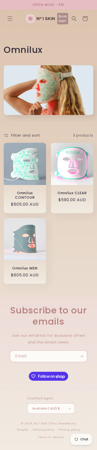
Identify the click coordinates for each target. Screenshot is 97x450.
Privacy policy (69, 430)
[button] (9, 18)
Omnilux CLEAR (72, 193)
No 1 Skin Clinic (45, 423)
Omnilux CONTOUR (25, 195)
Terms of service (51, 437)
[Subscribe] (81, 356)
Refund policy (43, 430)
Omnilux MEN (25, 268)
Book (62, 18)
